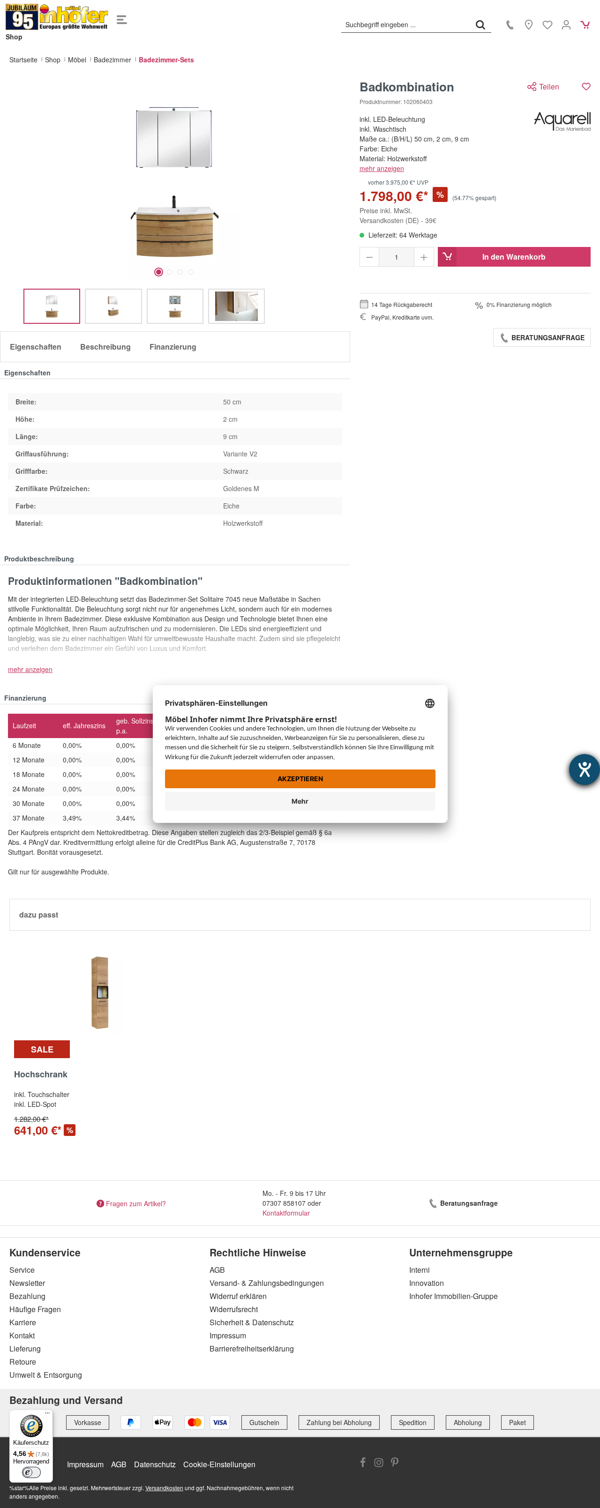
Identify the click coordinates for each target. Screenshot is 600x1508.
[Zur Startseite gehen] (57, 17)
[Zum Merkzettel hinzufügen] (586, 86)
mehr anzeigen (382, 168)
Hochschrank (41, 1074)
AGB (217, 1269)
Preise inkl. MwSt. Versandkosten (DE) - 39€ (398, 215)
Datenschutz (155, 1464)
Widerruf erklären (238, 1296)
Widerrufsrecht (234, 1309)
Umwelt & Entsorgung (45, 1374)
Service (22, 1269)
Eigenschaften (35, 346)
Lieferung (25, 1348)
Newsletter (27, 1282)
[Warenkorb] (585, 24)
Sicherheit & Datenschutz (252, 1322)
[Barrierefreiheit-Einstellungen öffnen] (584, 769)
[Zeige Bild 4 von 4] (191, 272)
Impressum (228, 1335)
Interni (419, 1269)
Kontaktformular (286, 1212)
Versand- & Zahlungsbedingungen (267, 1282)
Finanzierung (173, 346)
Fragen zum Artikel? (136, 1203)
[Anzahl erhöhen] (424, 257)
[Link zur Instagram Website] (379, 1463)
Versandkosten (164, 1488)
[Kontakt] (510, 24)
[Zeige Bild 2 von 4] (169, 272)
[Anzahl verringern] (370, 257)
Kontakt (22, 1335)
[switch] (31, 1472)
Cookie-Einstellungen (219, 1464)
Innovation (426, 1282)
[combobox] (405, 24)
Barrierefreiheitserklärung (252, 1348)
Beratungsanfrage (547, 337)
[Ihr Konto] (566, 24)
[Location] (528, 24)
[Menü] (122, 16)
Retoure (22, 1361)
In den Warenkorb (514, 256)
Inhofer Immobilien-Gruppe (453, 1296)
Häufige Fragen (35, 1309)
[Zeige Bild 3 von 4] (180, 272)
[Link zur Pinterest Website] (395, 1463)
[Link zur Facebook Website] (363, 1463)
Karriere (22, 1322)
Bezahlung (27, 1296)
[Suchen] (480, 24)
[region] (175, 202)
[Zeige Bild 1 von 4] (158, 272)
